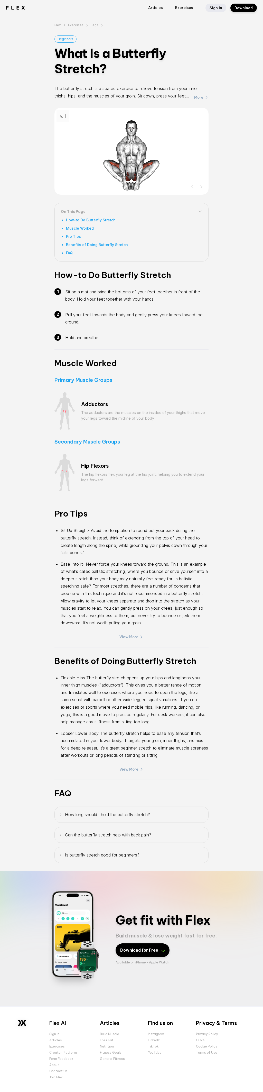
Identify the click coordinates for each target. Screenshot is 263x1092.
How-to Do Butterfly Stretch (91, 220)
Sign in (216, 8)
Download (243, 8)
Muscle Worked (80, 228)
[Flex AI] (22, 1022)
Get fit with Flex (163, 920)
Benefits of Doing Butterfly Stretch (97, 244)
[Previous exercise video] (192, 186)
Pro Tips (73, 236)
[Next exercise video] (201, 186)
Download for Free (139, 950)
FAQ (69, 253)
